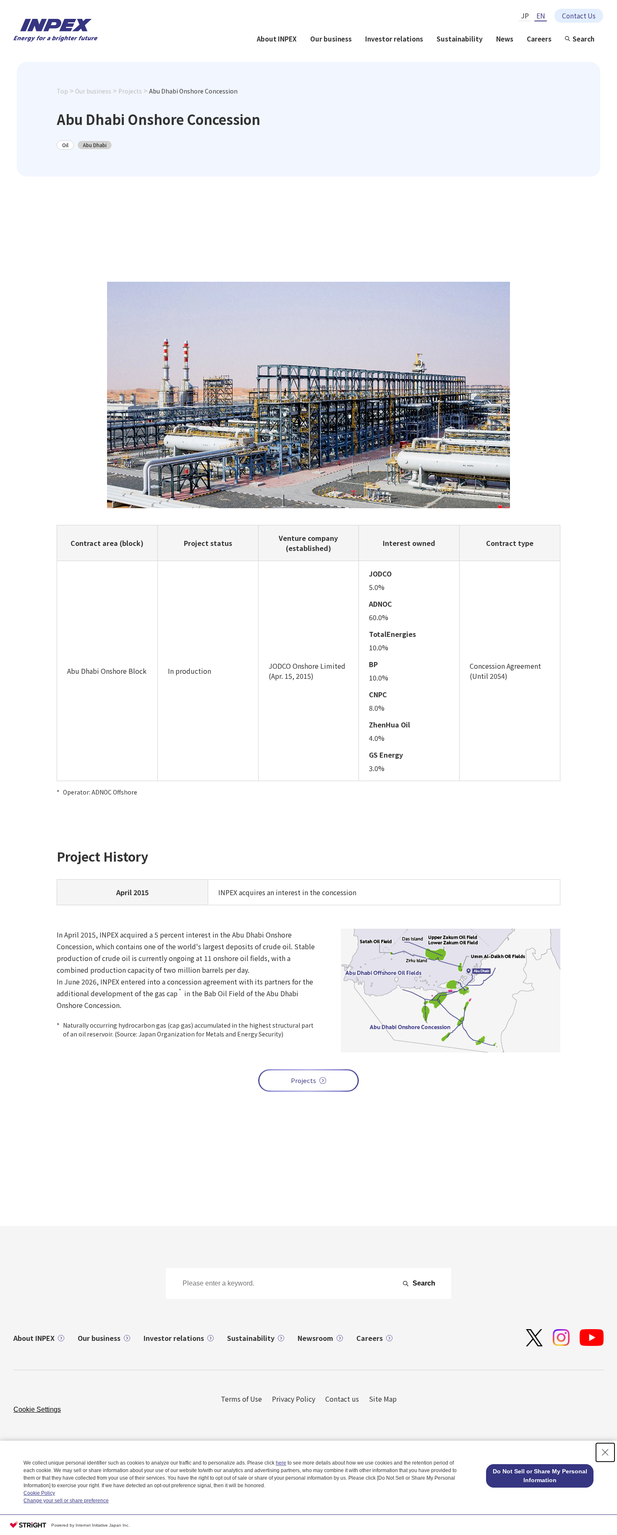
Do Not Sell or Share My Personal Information (540, 1475)
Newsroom (315, 1338)
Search (583, 38)
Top (62, 91)
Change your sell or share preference (66, 1501)
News (504, 38)
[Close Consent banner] (605, 1452)
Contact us (342, 1399)
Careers (539, 38)
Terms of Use (241, 1399)
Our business (331, 38)
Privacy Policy (293, 1399)
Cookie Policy (39, 1493)
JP (525, 15)
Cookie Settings (37, 1409)
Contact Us (579, 15)
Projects (130, 91)
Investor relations (394, 38)
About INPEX (277, 38)
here (281, 1463)
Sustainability (460, 38)
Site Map (383, 1399)
